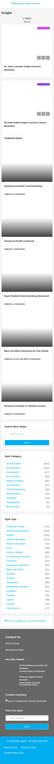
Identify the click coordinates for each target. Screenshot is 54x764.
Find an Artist (12, 643)
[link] (27, 163)
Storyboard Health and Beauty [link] (19, 241)
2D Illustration (43, 84)
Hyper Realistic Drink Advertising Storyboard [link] (26, 296)
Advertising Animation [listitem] (17, 586)
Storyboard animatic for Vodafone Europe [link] (25, 406)
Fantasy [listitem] (10, 595)
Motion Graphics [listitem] (14, 481)
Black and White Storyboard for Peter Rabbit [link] (26, 351)
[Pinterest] (37, 759)
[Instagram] (27, 759)
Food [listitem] (9, 548)
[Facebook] (17, 759)
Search (27, 442)
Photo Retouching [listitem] (15, 489)
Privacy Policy (28, 747)
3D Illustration (43, 28)
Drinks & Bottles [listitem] (14, 552)
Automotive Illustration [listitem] (17, 565)
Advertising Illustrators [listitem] (17, 531)
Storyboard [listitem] (12, 582)
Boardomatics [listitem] (13, 493)
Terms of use (10, 747)
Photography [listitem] (13, 502)
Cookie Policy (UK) (13, 752)
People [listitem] (10, 535)
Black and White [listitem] (14, 569)
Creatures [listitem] (11, 561)
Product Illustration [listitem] (16, 543)
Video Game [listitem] (12, 608)
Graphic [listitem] (10, 578)
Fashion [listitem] (10, 604)
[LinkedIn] (32, 759)
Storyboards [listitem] (12, 472)
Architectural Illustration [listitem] (18, 556)
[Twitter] (22, 759)
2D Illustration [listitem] (13, 463)
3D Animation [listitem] (13, 476)
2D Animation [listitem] (13, 485)
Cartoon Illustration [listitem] (16, 539)
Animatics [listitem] (11, 498)
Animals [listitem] (10, 574)
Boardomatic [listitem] (13, 506)
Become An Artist (14, 650)
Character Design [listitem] (15, 526)
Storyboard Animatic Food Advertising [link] (23, 186)
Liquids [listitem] (10, 599)
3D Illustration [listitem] (13, 468)
